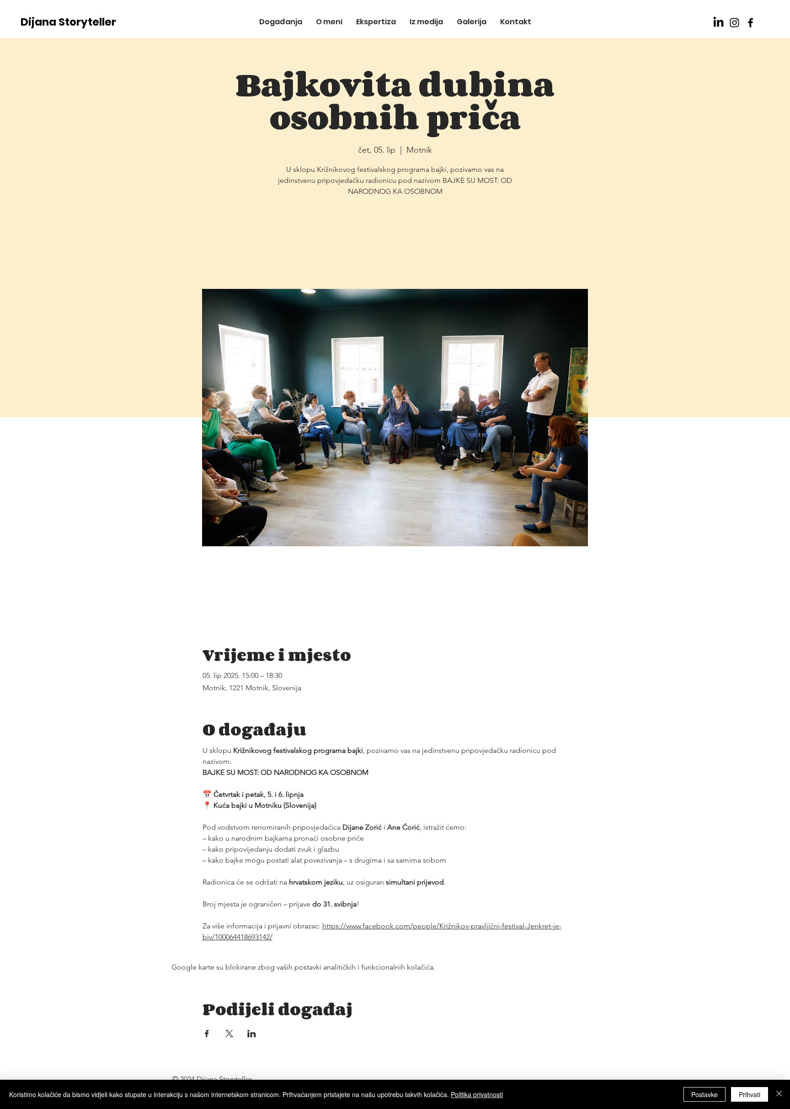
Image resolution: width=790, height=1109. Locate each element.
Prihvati (749, 1094)
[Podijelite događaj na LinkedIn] (251, 1033)
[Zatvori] (779, 1094)
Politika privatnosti (477, 1094)
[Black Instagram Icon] (734, 22)
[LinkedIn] (718, 22)
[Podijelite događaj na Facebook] (207, 1033)
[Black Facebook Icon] (750, 22)
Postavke (704, 1094)
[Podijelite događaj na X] (229, 1033)
